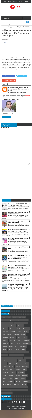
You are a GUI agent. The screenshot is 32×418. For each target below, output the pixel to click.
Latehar (12, 358)
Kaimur (4, 349)
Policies (9, 1)
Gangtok (13, 331)
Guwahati (12, 337)
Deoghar (20, 325)
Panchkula (5, 372)
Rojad (4, 381)
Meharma (11, 363)
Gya (19, 337)
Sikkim (4, 387)
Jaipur (12, 343)
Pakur (11, 369)
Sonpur (10, 390)
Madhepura (5, 360)
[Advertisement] (17, 13)
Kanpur (10, 349)
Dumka (19, 328)
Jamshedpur (26, 343)
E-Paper (26, 1)
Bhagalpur (11, 320)
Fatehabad (5, 331)
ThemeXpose (21, 408)
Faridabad (25, 328)
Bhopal (18, 320)
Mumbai (5, 366)
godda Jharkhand (7, 393)
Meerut (4, 363)
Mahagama (21, 360)
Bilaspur (5, 323)
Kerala (23, 349)
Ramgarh (24, 375)
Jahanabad (5, 343)
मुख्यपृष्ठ (16, 163)
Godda (9, 334)
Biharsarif (25, 320)
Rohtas (23, 378)
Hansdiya (5, 340)
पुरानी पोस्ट (30, 163)
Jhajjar (11, 346)
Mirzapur (18, 363)
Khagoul (12, 352)
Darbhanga (12, 325)
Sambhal (18, 381)
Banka (4, 320)
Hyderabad (26, 340)
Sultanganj (17, 390)
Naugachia (25, 366)
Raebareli (11, 375)
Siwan (4, 390)
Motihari (25, 363)
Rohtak (16, 378)
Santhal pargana (7, 384)
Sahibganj (10, 381)
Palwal (24, 369)
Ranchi (4, 378)
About (5, 1)
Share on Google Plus (10, 80)
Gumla (23, 334)
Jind (16, 346)
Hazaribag (12, 340)
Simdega (11, 387)
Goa (4, 334)
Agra (9, 317)
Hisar (19, 340)
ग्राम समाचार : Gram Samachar (20, 406)
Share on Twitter (22, 76)
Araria (14, 317)
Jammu (18, 343)
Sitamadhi (18, 387)
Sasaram (24, 384)
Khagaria (5, 352)
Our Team (21, 1)
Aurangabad (22, 317)
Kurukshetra (19, 355)
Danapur (5, 325)
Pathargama (21, 372)
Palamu (18, 369)
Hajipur (24, 337)
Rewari (10, 378)
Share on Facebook (9, 76)
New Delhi (5, 369)
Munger (11, 366)
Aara (4, 317)
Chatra (25, 323)
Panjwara (12, 372)
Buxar (10, 323)
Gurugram (5, 337)
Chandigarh (18, 323)
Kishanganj (25, 352)
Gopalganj (16, 334)
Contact (15, 1)
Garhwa (20, 331)
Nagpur (18, 366)
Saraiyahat (16, 384)
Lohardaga (19, 358)
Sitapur (25, 387)
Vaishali (24, 390)
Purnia (4, 375)
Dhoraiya (12, 328)
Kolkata (12, 355)
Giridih (26, 331)
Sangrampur (26, 381)
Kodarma (5, 355)
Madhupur (13, 360)
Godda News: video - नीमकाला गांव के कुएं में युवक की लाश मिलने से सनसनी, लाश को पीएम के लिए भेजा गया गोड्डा (18, 276)
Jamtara (5, 346)
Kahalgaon (23, 346)
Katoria (17, 349)
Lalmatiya (5, 358)
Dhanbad (5, 328)
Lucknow (27, 358)
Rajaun (18, 375)
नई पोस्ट (2, 163)
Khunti (18, 352)
